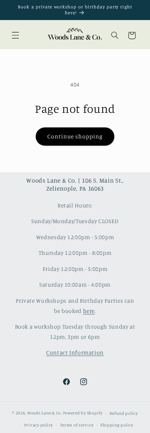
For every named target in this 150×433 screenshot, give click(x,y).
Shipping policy (116, 425)
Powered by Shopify (83, 413)
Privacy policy (38, 425)
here (89, 310)
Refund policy (124, 413)
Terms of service (77, 425)
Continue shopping (75, 136)
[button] (15, 35)
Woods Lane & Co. (44, 413)
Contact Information (75, 352)
